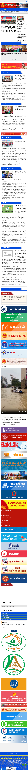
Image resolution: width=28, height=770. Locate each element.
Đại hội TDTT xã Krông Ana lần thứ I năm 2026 (22, 30)
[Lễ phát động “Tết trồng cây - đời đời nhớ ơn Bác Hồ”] (8, 174)
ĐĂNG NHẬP (22, 753)
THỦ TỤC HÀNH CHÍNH (6, 522)
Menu (5, 9)
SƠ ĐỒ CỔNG (12, 753)
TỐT (4, 627)
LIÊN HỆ (17, 753)
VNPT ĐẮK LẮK (16, 767)
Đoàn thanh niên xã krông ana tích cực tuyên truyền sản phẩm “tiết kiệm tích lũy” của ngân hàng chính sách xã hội (13, 90)
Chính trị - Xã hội (19, 11)
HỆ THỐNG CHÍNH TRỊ (6, 510)
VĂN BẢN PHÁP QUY (5, 520)
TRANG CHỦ (6, 753)
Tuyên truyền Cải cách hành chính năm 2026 (12, 179)
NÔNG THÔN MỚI (5, 515)
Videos (4, 366)
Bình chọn (14, 630)
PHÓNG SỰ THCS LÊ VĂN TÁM (8, 420)
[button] (11, 59)
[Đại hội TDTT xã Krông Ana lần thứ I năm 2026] (8, 143)
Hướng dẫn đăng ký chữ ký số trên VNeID (11, 419)
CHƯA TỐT (5, 629)
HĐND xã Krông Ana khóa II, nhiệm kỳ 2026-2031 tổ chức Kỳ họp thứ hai (22, 24)
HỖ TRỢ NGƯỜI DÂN (5, 525)
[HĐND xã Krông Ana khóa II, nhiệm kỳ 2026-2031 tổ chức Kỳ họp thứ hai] (8, 110)
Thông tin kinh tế (11, 11)
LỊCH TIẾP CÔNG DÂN (6, 513)
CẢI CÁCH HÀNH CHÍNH (6, 517)
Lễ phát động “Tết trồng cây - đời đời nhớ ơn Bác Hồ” (20, 173)
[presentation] (2, 53)
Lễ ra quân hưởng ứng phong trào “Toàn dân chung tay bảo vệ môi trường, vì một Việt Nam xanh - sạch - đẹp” (13, 125)
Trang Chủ (5, 11)
